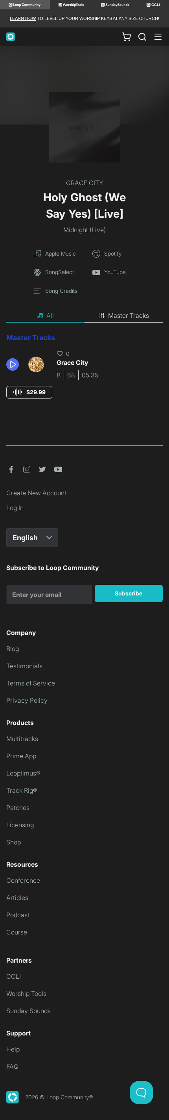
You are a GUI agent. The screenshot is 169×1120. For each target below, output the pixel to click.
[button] (14, 364)
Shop (13, 842)
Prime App (21, 756)
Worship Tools (26, 993)
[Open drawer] (158, 36)
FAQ (12, 1066)
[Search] (142, 36)
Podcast (17, 915)
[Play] (12, 364)
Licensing (20, 825)
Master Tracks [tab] (128, 315)
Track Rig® (21, 790)
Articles (17, 898)
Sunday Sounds (28, 1011)
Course (16, 932)
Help (13, 1049)
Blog (12, 649)
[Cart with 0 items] (126, 36)
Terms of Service (30, 683)
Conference (23, 880)
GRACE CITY (84, 183)
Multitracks (22, 739)
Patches (17, 808)
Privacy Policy (27, 700)
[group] (29, 392)
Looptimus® (23, 773)
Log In (15, 508)
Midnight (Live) (84, 230)
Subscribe (128, 593)
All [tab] (50, 315)
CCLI (13, 976)
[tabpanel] (84, 373)
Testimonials (24, 666)
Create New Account (36, 493)
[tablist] (84, 316)
